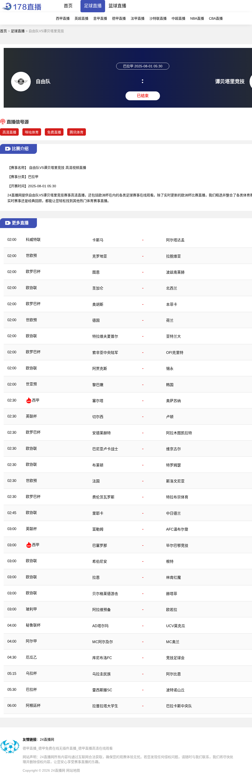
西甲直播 (63, 18)
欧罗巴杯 (33, 271)
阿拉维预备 (101, 609)
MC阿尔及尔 (102, 642)
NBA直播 (197, 18)
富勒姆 (97, 529)
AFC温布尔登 (177, 529)
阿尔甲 (31, 641)
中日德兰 (173, 513)
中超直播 (178, 18)
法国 (96, 481)
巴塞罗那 (99, 545)
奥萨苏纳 (173, 401)
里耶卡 (97, 513)
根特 (169, 561)
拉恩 (96, 577)
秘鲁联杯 (33, 625)
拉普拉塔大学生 (105, 706)
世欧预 (31, 255)
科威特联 (33, 239)
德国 (96, 320)
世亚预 (31, 384)
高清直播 (9, 132)
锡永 (169, 368)
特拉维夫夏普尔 (105, 336)
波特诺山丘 (175, 690)
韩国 (169, 385)
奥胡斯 (97, 304)
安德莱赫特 (101, 433)
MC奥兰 (172, 642)
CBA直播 (216, 18)
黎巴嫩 (97, 385)
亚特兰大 (173, 336)
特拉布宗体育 (177, 497)
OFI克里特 (174, 352)
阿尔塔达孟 (175, 240)
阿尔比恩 (173, 674)
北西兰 (171, 288)
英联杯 (31, 416)
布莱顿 (97, 465)
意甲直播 (100, 18)
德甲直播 (119, 18)
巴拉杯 (31, 689)
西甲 (35, 400)
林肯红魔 (173, 577)
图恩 (96, 272)
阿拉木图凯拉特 (179, 433)
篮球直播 (117, 5)
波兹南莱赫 (175, 272)
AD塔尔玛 (100, 626)
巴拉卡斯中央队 (179, 706)
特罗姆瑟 (173, 465)
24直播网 (47, 739)
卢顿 (169, 417)
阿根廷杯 (33, 705)
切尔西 (97, 417)
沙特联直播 (158, 18)
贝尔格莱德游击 (105, 594)
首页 (68, 5)
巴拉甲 (33, 177)
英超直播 (81, 18)
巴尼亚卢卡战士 (105, 449)
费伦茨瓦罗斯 (103, 497)
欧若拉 (171, 609)
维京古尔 (173, 449)
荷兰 (169, 320)
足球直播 (93, 5)
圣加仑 (97, 288)
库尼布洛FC (102, 658)
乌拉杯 (31, 673)
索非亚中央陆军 (105, 352)
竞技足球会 (175, 658)
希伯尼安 (99, 561)
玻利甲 (31, 609)
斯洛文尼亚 (175, 481)
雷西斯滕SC (102, 690)
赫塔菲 (171, 594)
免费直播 (54, 132)
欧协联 (31, 288)
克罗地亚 (99, 256)
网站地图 (73, 770)
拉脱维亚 (173, 256)
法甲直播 (137, 18)
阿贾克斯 (99, 368)
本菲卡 (171, 304)
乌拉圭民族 (101, 674)
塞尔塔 (97, 401)
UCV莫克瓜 (175, 626)
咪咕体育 (32, 132)
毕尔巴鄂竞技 (177, 545)
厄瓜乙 (31, 657)
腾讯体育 (76, 132)
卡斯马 (97, 240)
